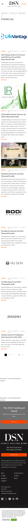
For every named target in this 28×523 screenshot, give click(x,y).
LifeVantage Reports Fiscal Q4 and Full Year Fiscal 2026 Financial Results (13, 57)
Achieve (16, 475)
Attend (3, 475)
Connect (4, 481)
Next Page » (22, 355)
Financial (3, 51)
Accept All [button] (14, 519)
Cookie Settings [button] (6, 519)
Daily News (18, 13)
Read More (4, 139)
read (4, 13)
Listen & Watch (18, 473)
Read (2, 473)
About (16, 478)
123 (19, 354)
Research (4, 478)
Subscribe (14, 454)
